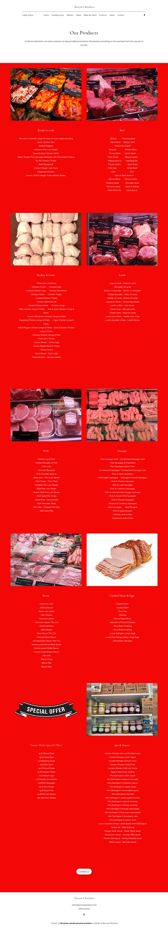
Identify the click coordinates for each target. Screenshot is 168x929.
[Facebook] (144, 15)
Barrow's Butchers (84, 7)
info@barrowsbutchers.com (84, 905)
